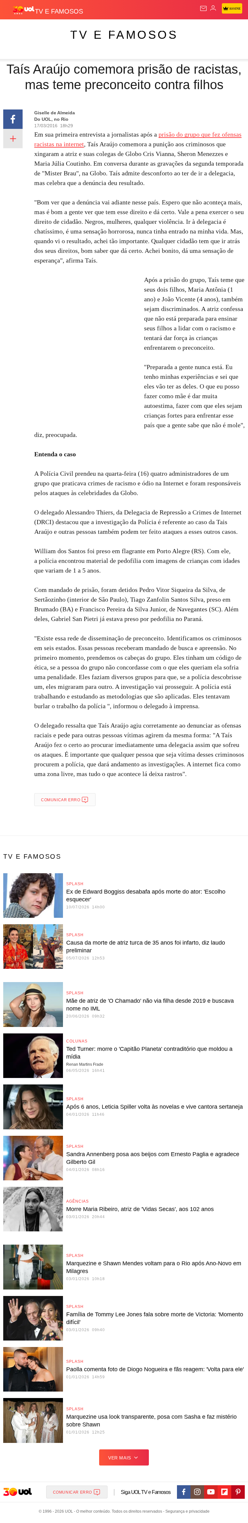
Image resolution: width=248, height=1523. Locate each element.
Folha (194, 29)
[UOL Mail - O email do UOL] (203, 8)
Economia (169, 29)
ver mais (119, 1457)
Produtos (15, 29)
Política (117, 29)
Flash (40, 29)
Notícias (91, 29)
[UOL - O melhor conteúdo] (23, 10)
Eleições (64, 29)
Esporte (218, 29)
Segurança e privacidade (186, 1511)
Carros (142, 29)
